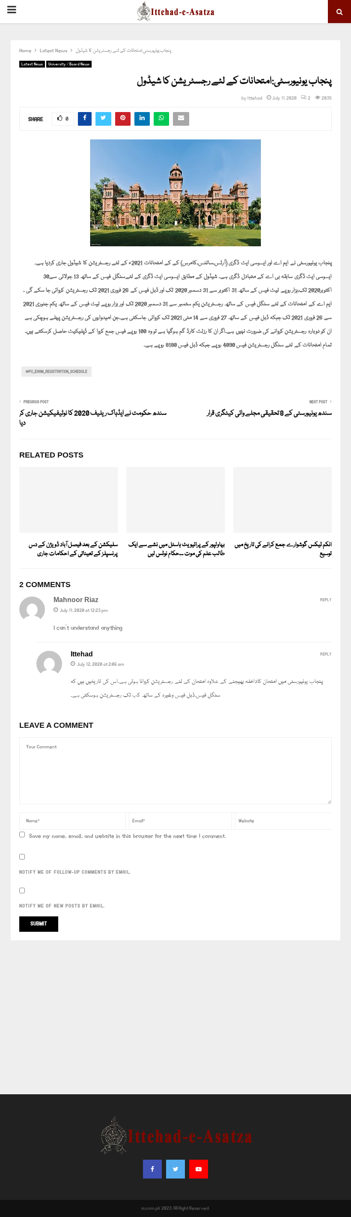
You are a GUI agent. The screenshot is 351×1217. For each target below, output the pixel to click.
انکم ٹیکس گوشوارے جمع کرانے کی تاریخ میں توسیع (283, 549)
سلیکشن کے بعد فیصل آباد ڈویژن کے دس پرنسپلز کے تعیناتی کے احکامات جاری (73, 549)
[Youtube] (198, 1169)
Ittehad (254, 98)
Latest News (32, 64)
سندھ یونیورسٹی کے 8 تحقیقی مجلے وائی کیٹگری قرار (269, 413)
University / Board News (68, 64)
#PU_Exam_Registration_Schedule (56, 372)
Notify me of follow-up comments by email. (75, 872)
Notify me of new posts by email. (62, 906)
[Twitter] (175, 1169)
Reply (326, 600)
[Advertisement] (175, 1017)
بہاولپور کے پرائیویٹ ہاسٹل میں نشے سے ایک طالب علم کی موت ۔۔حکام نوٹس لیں (176, 549)
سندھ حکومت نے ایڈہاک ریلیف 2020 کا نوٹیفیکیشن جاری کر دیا (93, 418)
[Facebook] (152, 1169)
